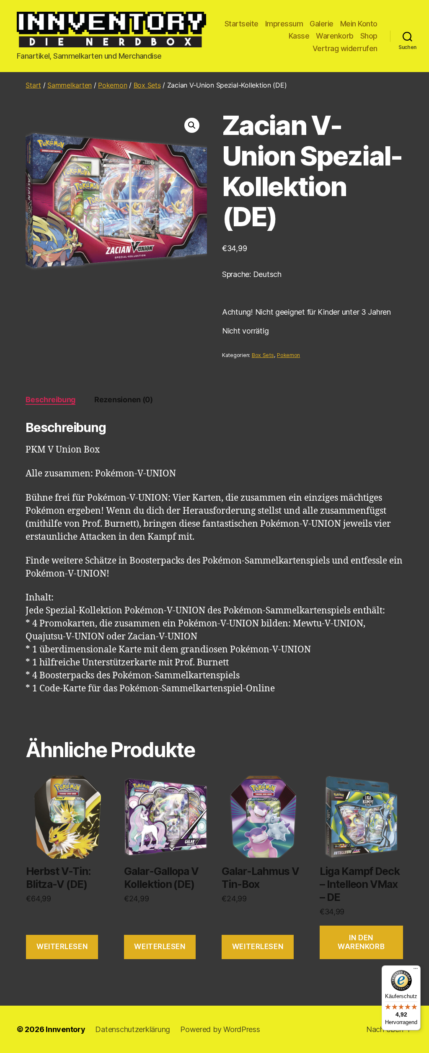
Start (33, 85)
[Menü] (416, 970)
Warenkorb (335, 35)
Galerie (321, 23)
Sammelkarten (69, 85)
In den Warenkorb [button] (361, 942)
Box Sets (147, 85)
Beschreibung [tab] (50, 399)
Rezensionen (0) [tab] (123, 399)
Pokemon (112, 85)
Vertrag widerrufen (345, 48)
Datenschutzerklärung (132, 1029)
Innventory (65, 1029)
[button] (191, 125)
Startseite (241, 23)
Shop (368, 35)
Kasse (299, 35)
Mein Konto (358, 23)
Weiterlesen (62, 946)
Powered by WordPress (220, 1029)
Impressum (284, 23)
